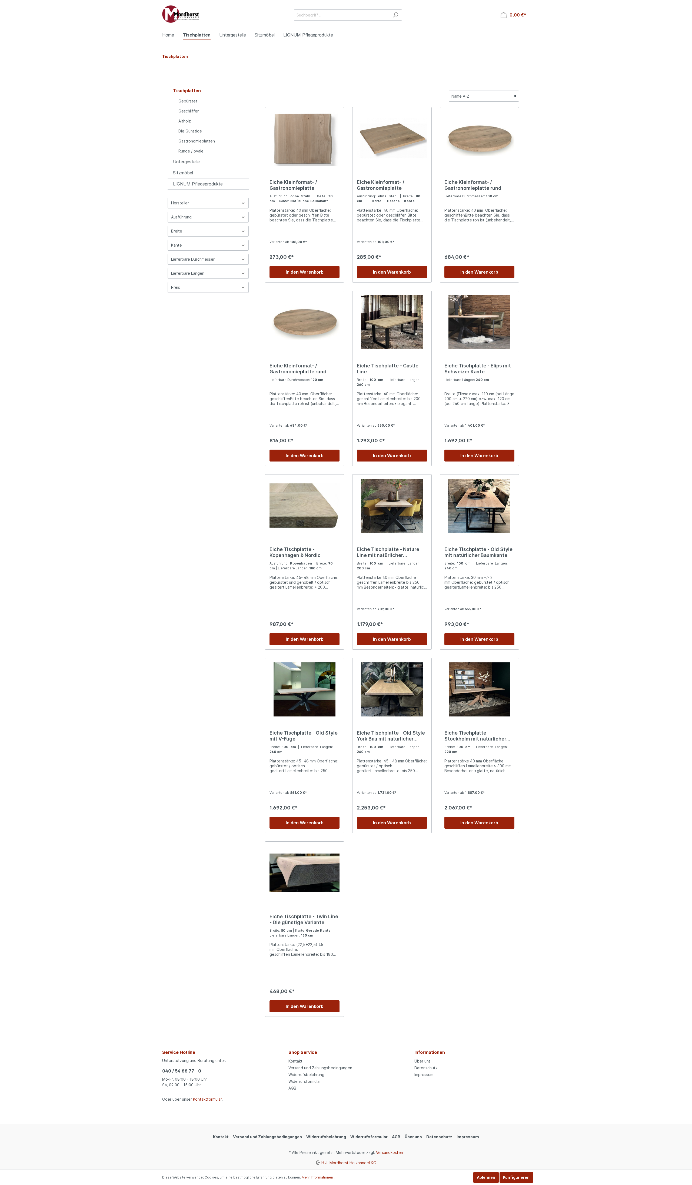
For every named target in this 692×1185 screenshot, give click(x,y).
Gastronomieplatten (196, 141)
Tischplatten (187, 90)
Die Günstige (190, 131)
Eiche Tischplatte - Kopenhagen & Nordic (295, 552)
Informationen (429, 1052)
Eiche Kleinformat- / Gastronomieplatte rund (472, 185)
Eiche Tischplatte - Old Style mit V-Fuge (304, 736)
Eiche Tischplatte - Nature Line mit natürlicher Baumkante (388, 552)
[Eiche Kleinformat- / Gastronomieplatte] (305, 139)
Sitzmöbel (183, 172)
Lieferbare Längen (187, 273)
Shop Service (302, 1052)
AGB (292, 1088)
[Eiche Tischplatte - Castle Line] (392, 322)
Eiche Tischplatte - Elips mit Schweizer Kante (477, 368)
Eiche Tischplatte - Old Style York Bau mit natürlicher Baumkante (391, 736)
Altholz (184, 121)
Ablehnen (486, 1177)
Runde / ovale (191, 151)
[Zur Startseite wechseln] (180, 14)
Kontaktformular (207, 1099)
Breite (176, 231)
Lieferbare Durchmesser (193, 259)
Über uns (422, 1061)
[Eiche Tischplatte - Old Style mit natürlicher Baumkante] (479, 506)
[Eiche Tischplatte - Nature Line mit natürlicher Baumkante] (392, 506)
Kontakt (295, 1061)
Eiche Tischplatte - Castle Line (387, 368)
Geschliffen (188, 111)
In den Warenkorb (305, 272)
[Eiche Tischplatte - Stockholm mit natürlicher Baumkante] (479, 689)
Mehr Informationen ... (319, 1177)
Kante (176, 245)
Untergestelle (186, 161)
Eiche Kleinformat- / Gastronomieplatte (293, 185)
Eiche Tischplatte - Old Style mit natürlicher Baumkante (478, 552)
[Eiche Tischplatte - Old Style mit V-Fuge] (305, 689)
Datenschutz (426, 1067)
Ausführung (181, 217)
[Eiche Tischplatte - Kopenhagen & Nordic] (305, 506)
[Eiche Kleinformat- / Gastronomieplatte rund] (479, 139)
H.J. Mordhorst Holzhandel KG (348, 1162)
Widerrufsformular (304, 1081)
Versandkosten (389, 1152)
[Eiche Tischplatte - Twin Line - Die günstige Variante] (305, 873)
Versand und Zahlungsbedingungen (320, 1067)
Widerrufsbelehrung (306, 1074)
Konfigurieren (516, 1177)
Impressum (423, 1074)
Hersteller (180, 203)
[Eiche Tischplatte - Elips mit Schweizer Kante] (479, 322)
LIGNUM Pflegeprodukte (198, 184)
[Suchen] (395, 15)
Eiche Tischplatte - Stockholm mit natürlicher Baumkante (475, 736)
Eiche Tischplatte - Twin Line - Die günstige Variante (304, 919)
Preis (175, 287)
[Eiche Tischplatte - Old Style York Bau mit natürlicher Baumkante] (392, 689)
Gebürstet (187, 101)
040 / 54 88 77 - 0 (181, 1071)
